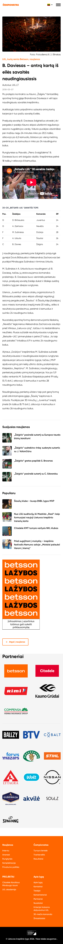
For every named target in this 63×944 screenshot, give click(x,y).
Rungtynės (7, 859)
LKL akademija (9, 889)
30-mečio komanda (43, 914)
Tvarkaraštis (39, 854)
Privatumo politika (10, 867)
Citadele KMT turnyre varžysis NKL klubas (36, 528)
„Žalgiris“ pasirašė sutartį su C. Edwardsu (36, 473)
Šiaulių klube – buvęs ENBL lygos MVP (34, 501)
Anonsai (6, 854)
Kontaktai (38, 886)
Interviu (5, 850)
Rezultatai (38, 859)
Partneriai (38, 899)
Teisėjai (37, 890)
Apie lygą (38, 882)
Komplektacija (9, 863)
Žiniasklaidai (39, 918)
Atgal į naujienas (17, 642)
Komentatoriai (40, 895)
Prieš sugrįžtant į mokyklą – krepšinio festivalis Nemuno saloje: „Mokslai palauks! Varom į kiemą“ (37, 545)
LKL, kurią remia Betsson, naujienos (21, 59)
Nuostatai (38, 903)
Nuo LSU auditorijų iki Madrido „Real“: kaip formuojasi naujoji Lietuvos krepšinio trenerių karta (37, 517)
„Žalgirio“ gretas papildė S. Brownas (33, 460)
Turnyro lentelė (40, 850)
